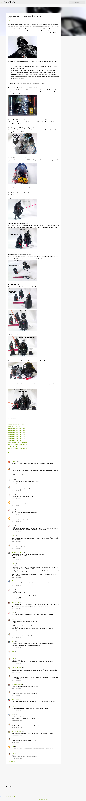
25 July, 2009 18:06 (16, 585)
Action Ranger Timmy (17, 667)
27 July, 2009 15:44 (16, 680)
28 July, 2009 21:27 (16, 710)
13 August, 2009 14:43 (17, 758)
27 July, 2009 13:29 (16, 655)
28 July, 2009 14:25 (16, 688)
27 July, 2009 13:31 (16, 663)
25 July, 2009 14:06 (16, 514)
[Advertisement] (34, 775)
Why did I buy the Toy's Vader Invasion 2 (18, 448)
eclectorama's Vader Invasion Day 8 (17, 440)
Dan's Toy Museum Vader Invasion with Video (19, 442)
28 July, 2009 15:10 (16, 695)
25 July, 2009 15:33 (16, 577)
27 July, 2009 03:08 (16, 630)
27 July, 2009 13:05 (16, 647)
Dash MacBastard (16, 699)
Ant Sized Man (15, 602)
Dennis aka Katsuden (17, 684)
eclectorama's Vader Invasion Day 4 (17, 432)
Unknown (14, 502)
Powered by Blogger (43, 799)
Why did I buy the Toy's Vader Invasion (18, 444)
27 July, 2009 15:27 (16, 672)
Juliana (13, 535)
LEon (13, 487)
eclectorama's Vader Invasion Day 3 (17, 430)
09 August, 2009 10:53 (17, 742)
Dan (13, 714)
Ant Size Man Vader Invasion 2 (16, 424)
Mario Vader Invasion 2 (14, 446)
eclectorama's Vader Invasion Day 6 (17, 436)
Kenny (13, 580)
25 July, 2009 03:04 (16, 475)
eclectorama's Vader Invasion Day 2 (17, 428)
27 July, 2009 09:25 (16, 637)
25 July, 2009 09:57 (16, 490)
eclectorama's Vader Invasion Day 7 (17, 438)
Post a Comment (12, 761)
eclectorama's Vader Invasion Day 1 (17, 420)
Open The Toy (10, 2)
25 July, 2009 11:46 (16, 505)
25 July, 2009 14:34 (16, 548)
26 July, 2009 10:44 (16, 616)
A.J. (13, 746)
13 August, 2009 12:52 (17, 750)
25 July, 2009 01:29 (16, 465)
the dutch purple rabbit (17, 552)
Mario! (13, 641)
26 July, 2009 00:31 (16, 598)
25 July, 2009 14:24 (16, 541)
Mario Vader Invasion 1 (14, 426)
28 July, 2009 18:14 (16, 703)
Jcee (13, 479)
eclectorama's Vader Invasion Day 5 (17, 434)
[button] (9, 20)
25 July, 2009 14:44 (16, 559)
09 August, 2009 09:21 (17, 735)
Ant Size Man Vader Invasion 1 (15, 422)
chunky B (14, 461)
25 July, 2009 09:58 (16, 498)
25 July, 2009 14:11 (16, 521)
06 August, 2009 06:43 (17, 720)
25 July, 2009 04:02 (16, 483)
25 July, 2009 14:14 (16, 531)
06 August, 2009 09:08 (17, 727)
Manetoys (14, 518)
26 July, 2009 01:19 (16, 608)
